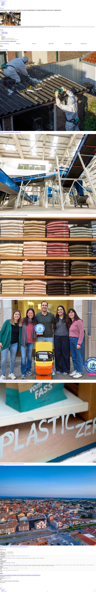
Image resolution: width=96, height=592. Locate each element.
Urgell (40, 565)
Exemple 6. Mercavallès (84, 43)
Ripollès (19, 565)
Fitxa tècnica (1, 29)
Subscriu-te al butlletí (2, 582)
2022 (6, 570)
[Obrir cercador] (0, 7)
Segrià (25, 565)
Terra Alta (37, 565)
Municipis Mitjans (8, 562)
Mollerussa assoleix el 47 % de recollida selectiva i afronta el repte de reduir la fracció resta (14, 546)
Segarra (22, 565)
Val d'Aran (43, 565)
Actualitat (3, 4)
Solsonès (30, 565)
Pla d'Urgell (4, 565)
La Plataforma (3, 2)
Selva (27, 565)
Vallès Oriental (52, 565)
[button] (47, 591)
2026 (15, 570)
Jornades (9, 553)
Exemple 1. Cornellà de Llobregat (4, 43)
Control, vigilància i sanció (8, 558)
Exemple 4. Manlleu (50, 43)
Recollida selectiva (42, 558)
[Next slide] (95, 296)
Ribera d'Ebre (15, 565)
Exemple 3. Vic (34, 43)
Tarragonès (33, 565)
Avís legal (3, 590)
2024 (10, 570)
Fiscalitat (14, 558)
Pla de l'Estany (8, 565)
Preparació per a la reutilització (32, 558)
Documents (12, 553)
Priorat (12, 565)
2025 (13, 570)
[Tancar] (0, 551)
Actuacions (5, 553)
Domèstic (6, 560)
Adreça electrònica (2, 576)
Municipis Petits (13, 562)
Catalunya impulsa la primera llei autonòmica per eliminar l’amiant (10, 132)
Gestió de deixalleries (18, 558)
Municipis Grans (3, 562)
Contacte (1, 587)
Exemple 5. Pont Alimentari (68, 43)
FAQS (2, 5)
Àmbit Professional (2, 578)
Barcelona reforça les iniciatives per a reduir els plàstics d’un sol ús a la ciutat (12, 463)
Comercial (2, 560)
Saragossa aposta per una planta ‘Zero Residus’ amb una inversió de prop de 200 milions (14, 215)
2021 (4, 570)
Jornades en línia (3, 3)
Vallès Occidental (47, 565)
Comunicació (2, 558)
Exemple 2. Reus (18, 43)
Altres (17, 570)
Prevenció (37, 558)
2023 (8, 570)
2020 (1, 570)
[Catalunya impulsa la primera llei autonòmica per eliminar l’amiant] (48, 130)
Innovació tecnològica (24, 558)
